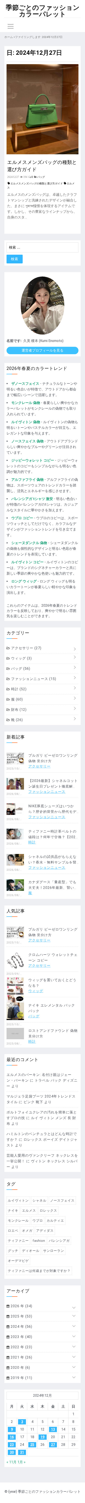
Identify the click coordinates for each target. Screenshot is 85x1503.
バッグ (20, 668)
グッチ (13, 1251)
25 (32, 1445)
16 (12, 1437)
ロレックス (48, 1211)
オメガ (27, 1231)
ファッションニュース (33, 679)
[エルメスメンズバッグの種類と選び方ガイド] (42, 153)
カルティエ (55, 1221)
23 (12, 1445)
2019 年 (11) (21, 1378)
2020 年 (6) (20, 1368)
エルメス (29, 1211)
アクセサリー (25, 648)
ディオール (30, 1251)
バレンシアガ (59, 1241)
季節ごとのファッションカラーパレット (43, 10)
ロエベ (13, 1231)
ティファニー (18, 1241)
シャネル (39, 1200)
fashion (38, 1241)
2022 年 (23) (21, 1347)
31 (22, 1452)
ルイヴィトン (18, 1200)
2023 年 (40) (21, 1337)
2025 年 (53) (21, 1316)
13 (53, 1429)
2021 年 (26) (21, 1357)
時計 (18, 689)
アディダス (45, 1231)
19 (42, 1437)
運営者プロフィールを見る (42, 350)
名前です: (14, 341)
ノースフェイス (62, 1200)
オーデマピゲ (18, 1261)
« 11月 (12, 1462)
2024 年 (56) (21, 1326)
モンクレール (18, 1221)
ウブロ (37, 1221)
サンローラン (53, 1251)
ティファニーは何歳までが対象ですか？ (39, 1271)
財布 (18, 710)
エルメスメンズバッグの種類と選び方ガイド (42, 165)
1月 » (21, 1462)
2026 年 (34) (21, 1306)
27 (53, 1445)
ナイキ (13, 1211)
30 (12, 1452)
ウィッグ (21, 658)
